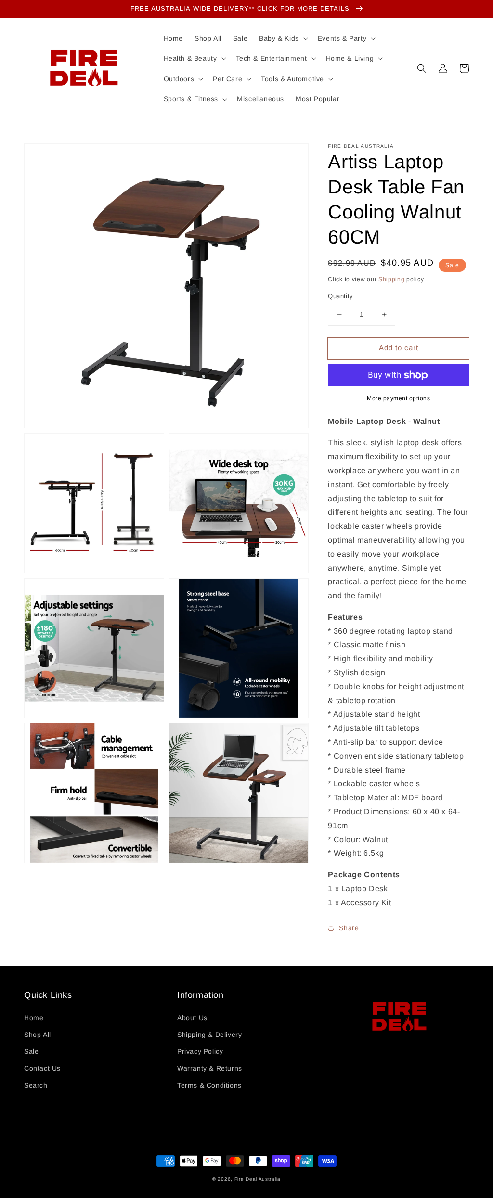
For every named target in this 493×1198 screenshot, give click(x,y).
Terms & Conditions (209, 1085)
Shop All (37, 1034)
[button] (421, 68)
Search (36, 1085)
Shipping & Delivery (209, 1034)
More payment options (398, 398)
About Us (192, 1017)
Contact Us (42, 1068)
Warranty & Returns (209, 1068)
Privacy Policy (200, 1051)
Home (33, 1017)
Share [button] (349, 928)
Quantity (340, 296)
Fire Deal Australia (257, 1179)
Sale (31, 1051)
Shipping (391, 279)
